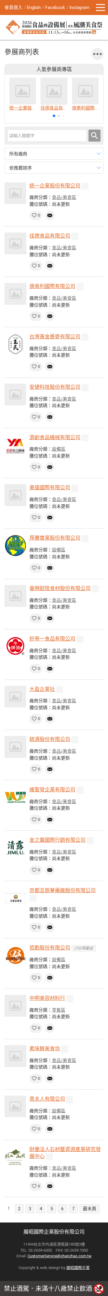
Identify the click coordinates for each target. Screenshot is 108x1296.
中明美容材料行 (47, 998)
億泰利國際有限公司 (52, 286)
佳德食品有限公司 (49, 236)
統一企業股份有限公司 (54, 186)
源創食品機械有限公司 (54, 437)
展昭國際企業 (78, 1267)
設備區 (58, 449)
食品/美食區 (64, 197)
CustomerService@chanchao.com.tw (60, 1256)
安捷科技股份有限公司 (54, 387)
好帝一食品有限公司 (52, 639)
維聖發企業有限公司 (52, 790)
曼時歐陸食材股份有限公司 (60, 588)
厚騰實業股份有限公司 (54, 538)
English (34, 7)
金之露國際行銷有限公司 (57, 840)
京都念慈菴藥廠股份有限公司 (62, 890)
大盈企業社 (42, 689)
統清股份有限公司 (49, 739)
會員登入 (13, 7)
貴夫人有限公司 (47, 1099)
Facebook (55, 7)
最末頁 (89, 1208)
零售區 (58, 1010)
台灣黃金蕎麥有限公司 (54, 337)
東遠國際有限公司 (49, 487)
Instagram (79, 7)
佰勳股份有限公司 (49, 948)
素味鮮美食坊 (44, 1049)
